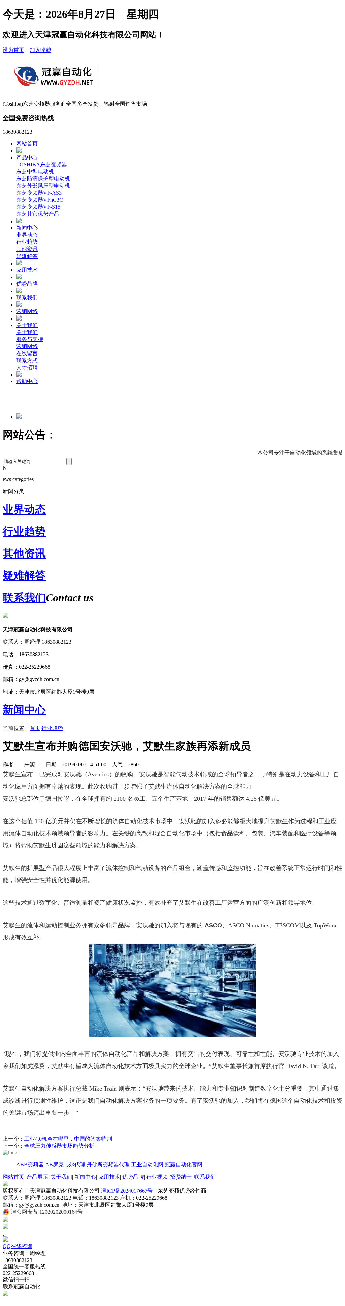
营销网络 (27, 311)
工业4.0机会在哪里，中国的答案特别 (68, 1139)
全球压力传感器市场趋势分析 (59, 1146)
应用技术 (27, 270)
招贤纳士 (181, 1177)
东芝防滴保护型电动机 (43, 178)
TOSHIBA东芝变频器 (41, 164)
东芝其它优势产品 (37, 214)
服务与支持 (29, 339)
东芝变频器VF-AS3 (39, 193)
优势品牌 (27, 284)
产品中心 (27, 157)
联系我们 (27, 297)
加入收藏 (40, 50)
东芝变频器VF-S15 (38, 207)
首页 (35, 728)
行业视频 (157, 1177)
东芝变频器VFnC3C (39, 200)
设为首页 (13, 50)
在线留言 (27, 353)
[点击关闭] (3, 1233)
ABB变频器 (30, 1164)
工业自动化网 (147, 1164)
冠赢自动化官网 (183, 1164)
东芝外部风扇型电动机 (43, 186)
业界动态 (27, 235)
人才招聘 (27, 367)
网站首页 (27, 143)
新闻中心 (27, 228)
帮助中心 (27, 381)
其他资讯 (27, 249)
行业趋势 (27, 242)
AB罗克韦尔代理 (65, 1164)
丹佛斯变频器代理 (108, 1164)
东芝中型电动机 (35, 171)
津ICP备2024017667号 (127, 1191)
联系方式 (27, 360)
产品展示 (37, 1177)
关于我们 (27, 325)
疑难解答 (27, 256)
